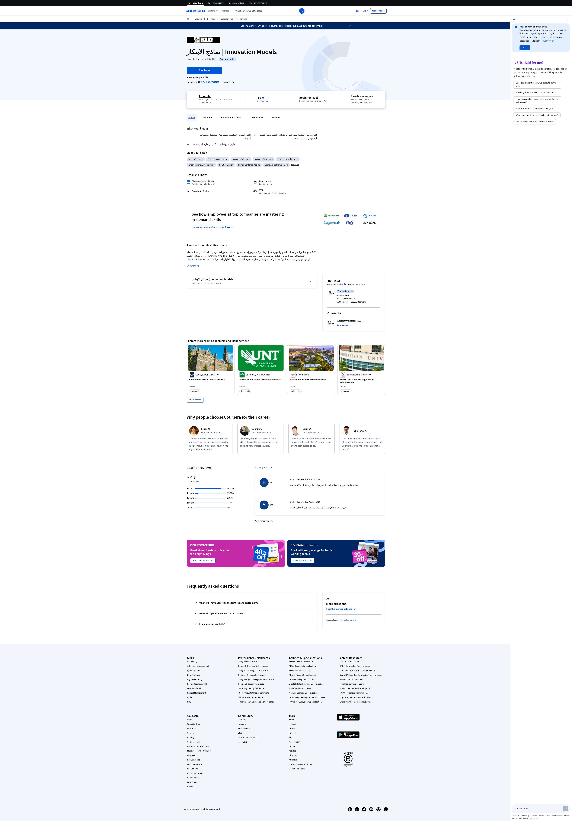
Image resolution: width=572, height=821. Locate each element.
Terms (292, 728)
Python (190, 697)
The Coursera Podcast (248, 737)
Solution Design (226, 164)
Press (291, 719)
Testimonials (256, 117)
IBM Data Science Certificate (250, 697)
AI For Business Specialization (302, 666)
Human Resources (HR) (197, 683)
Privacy (292, 733)
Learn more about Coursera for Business (213, 227)
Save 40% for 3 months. (309, 25)
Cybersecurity (193, 670)
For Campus (192, 768)
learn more (351, 620)
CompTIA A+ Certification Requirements (357, 670)
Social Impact (193, 777)
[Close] (350, 26)
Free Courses (193, 782)
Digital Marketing (194, 679)
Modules (207, 117)
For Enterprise (193, 759)
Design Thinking (196, 159)
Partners (242, 724)
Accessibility (294, 741)
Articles (292, 750)
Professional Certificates (198, 746)
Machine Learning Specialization (303, 692)
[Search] (301, 11)
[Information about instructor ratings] (344, 284)
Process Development (288, 159)
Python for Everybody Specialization (305, 701)
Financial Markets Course (300, 688)
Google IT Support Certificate (251, 675)
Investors (293, 724)
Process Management (217, 159)
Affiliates (293, 759)
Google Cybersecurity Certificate (253, 666)
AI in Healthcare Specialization (302, 675)
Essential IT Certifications (351, 679)
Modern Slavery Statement (301, 764)
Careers (190, 733)
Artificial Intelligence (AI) (198, 666)
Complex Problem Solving (276, 164)
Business (211, 18)
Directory (293, 755)
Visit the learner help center (341, 609)
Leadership (192, 728)
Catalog (190, 737)
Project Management (196, 692)
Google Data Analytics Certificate (253, 670)
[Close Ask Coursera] (357, 10)
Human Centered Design (249, 164)
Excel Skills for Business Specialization (306, 683)
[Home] (188, 19)
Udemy (190, 786)
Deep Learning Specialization (302, 679)
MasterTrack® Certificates (199, 750)
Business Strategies (264, 159)
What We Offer (193, 724)
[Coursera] (195, 11)
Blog (240, 733)
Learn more (228, 82)
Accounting (192, 661)
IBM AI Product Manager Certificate (253, 692)
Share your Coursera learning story (355, 701)
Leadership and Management (234, 18)
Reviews (276, 117)
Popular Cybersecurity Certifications (356, 697)
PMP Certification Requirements (354, 692)
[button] (225, 11)
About (191, 117)
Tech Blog (242, 741)
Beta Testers (244, 728)
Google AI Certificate (247, 661)
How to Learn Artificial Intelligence (355, 688)
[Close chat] (567, 19)
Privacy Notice (548, 40)
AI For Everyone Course (299, 670)
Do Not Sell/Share (297, 768)
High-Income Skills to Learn (352, 683)
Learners (242, 719)
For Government (194, 764)
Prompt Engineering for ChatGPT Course (307, 697)
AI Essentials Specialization (301, 661)
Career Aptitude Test (349, 661)
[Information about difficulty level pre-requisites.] (325, 100)
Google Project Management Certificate (256, 679)
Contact (292, 746)
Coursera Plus (193, 741)
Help (291, 737)
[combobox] (263, 10)
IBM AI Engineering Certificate (251, 688)
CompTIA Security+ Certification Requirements (361, 675)
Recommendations (231, 117)
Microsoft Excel (194, 688)
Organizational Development (201, 164)
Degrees (191, 755)
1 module (205, 96)
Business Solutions (241, 159)
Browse (198, 18)
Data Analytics (193, 675)
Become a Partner (195, 773)
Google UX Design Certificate (251, 683)
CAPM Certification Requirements (355, 666)
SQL (189, 701)
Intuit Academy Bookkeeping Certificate (256, 701)
